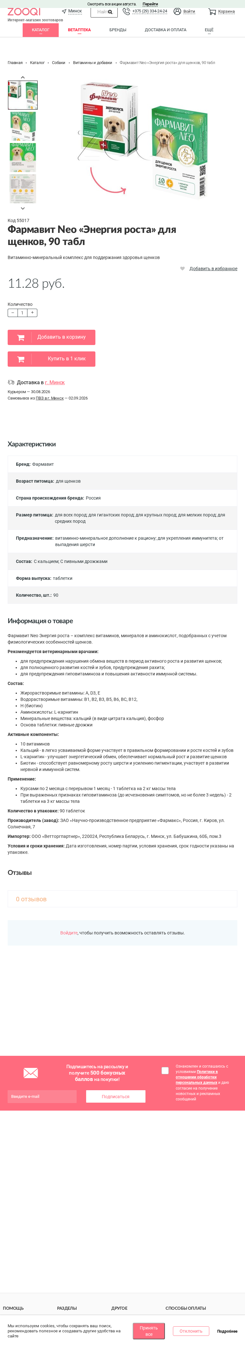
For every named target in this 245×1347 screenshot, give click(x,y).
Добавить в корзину (61, 337)
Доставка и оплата (165, 29)
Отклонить (191, 1331)
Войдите (69, 932)
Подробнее (227, 1331)
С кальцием (46, 561)
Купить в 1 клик (67, 359)
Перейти (150, 4)
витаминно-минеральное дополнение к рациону (105, 538)
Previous (23, 77)
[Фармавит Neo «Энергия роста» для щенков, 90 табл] (23, 95)
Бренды (117, 29)
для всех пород (70, 514)
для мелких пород (197, 514)
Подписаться (116, 1096)
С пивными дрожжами (84, 561)
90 (55, 595)
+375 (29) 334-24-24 (149, 11)
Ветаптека (79, 29)
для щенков (68, 481)
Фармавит (43, 464)
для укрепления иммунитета (187, 538)
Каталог (40, 29)
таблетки (62, 578)
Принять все (149, 1331)
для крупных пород (156, 514)
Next (23, 208)
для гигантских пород (111, 514)
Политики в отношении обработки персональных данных (197, 1077)
